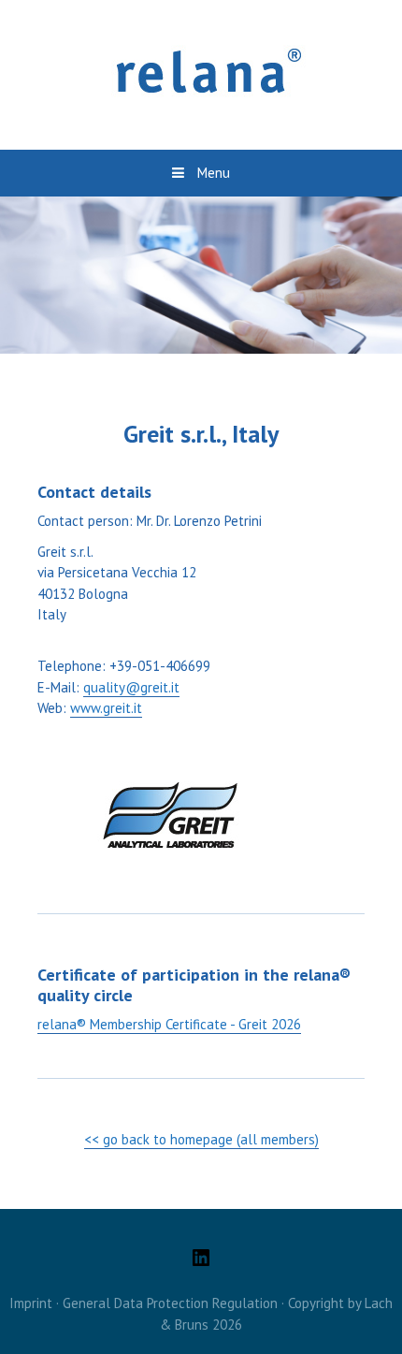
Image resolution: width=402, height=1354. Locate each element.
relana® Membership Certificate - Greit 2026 (169, 1024)
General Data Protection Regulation (170, 1303)
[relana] (201, 73)
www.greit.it (106, 708)
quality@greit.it (131, 687)
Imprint (30, 1303)
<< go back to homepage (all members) (201, 1139)
